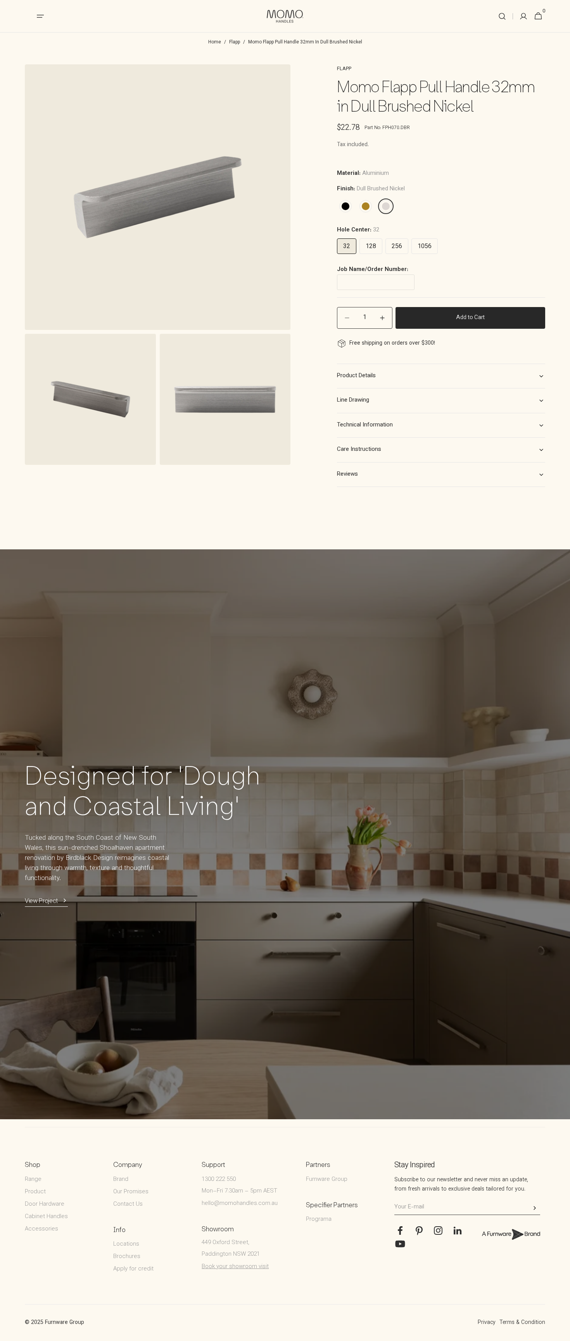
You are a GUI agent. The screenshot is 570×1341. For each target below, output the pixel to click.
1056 (425, 247)
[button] (502, 16)
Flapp (234, 42)
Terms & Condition (522, 1323)
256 (397, 247)
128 (371, 247)
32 (346, 247)
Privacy (487, 1323)
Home (214, 42)
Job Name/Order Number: (372, 270)
